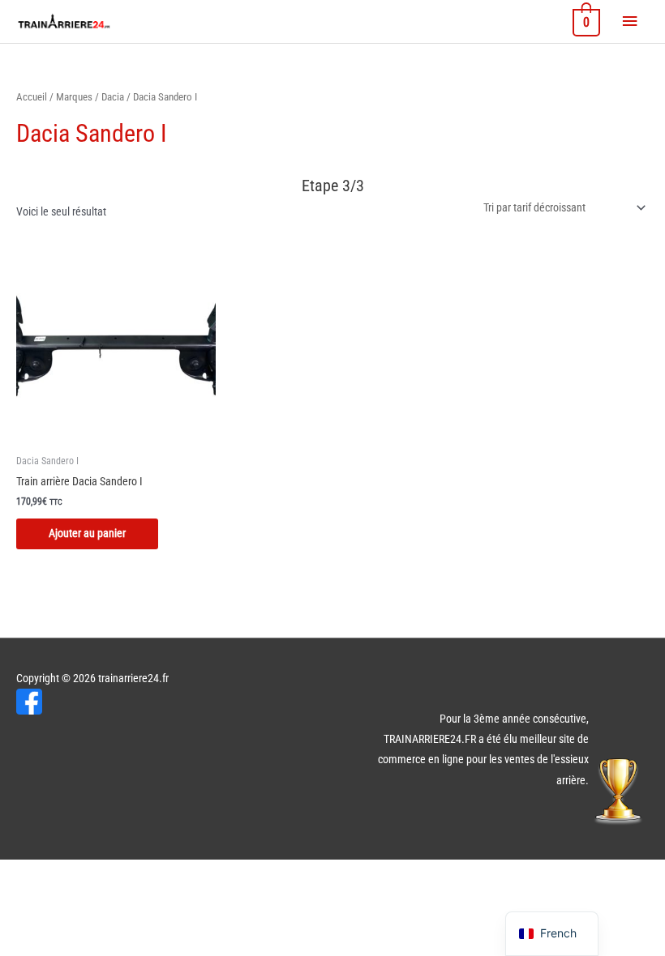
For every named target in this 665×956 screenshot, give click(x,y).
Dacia (112, 97)
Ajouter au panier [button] (87, 533)
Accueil (31, 97)
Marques (74, 97)
